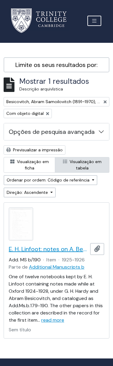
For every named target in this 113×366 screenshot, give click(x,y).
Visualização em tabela (85, 165)
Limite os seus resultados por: (56, 65)
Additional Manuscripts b (56, 267)
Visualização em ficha (32, 165)
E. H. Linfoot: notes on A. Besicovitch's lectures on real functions (48, 249)
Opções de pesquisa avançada (52, 132)
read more (52, 320)
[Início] (42, 20)
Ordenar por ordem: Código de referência (49, 180)
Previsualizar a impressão (37, 150)
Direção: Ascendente (28, 192)
